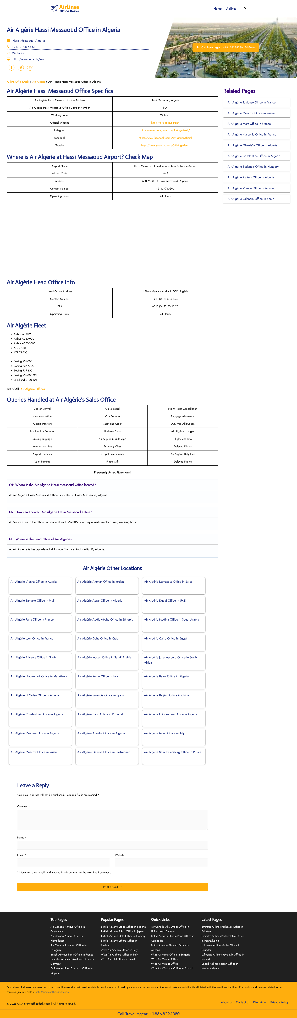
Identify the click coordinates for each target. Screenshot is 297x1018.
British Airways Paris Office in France (72, 955)
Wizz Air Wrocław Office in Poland (171, 968)
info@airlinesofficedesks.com (52, 992)
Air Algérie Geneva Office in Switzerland (103, 752)
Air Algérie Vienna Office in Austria (33, 581)
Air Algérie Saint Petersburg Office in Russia (172, 752)
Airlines (231, 8)
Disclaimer (260, 1002)
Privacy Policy (279, 1002)
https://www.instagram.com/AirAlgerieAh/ (165, 130)
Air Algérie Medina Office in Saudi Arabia (171, 619)
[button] (245, 8)
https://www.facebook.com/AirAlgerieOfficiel (165, 138)
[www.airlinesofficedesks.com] (65, 8)
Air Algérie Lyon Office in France (31, 638)
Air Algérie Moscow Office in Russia (34, 752)
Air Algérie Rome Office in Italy (97, 676)
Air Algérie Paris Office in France (32, 619)
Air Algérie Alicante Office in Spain (33, 657)
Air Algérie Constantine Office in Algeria (36, 714)
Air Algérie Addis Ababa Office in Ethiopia (105, 619)
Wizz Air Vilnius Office (164, 964)
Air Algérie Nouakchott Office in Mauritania (38, 676)
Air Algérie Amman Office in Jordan (100, 581)
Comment (24, 806)
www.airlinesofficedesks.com (33, 1004)
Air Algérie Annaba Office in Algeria (101, 733)
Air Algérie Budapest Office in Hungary (253, 166)
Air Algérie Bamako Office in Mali (32, 600)
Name (21, 837)
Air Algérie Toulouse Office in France (252, 102)
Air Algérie (38, 82)
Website (119, 855)
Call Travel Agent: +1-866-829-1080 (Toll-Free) (228, 47)
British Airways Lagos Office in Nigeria (123, 927)
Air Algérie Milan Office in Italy (164, 733)
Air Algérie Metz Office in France (249, 124)
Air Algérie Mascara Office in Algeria (34, 733)
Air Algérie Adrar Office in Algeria (99, 600)
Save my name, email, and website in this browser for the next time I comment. (65, 872)
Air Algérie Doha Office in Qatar (98, 638)
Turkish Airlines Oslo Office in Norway (123, 936)
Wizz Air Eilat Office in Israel (118, 959)
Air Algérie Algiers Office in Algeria (251, 177)
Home (218, 8)
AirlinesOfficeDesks (18, 82)
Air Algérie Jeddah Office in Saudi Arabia (104, 657)
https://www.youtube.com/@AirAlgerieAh (165, 145)
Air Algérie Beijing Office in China (166, 695)
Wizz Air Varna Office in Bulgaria (170, 955)
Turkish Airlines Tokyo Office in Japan (122, 931)
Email (21, 855)
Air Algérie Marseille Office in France (252, 134)
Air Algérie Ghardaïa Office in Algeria (252, 145)
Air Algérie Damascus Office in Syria (168, 581)
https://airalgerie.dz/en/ (165, 123)
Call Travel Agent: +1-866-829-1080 (148, 1014)
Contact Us (243, 1002)
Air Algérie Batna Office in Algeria (166, 676)
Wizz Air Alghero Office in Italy (119, 955)
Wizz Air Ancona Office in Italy (119, 950)
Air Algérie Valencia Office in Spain (100, 695)
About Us (227, 1002)
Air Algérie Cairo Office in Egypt (165, 638)
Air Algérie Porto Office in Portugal (100, 714)
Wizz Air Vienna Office (164, 959)
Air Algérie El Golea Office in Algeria (34, 695)
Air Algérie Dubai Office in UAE (165, 600)
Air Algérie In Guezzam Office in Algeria (170, 714)
